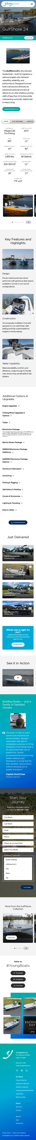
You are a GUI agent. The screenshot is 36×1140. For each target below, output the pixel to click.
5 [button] (18, 222)
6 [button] (20, 222)
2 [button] (16, 948)
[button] (32, 4)
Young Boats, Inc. (11, 4)
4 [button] (17, 222)
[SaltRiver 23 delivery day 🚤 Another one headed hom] (12, 1006)
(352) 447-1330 (21, 1063)
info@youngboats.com (23, 1066)
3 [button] (15, 222)
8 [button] (23, 222)
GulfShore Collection (11, 24)
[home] (7, 1055)
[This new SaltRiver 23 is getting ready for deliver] (12, 1025)
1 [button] (12, 222)
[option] (18, 745)
